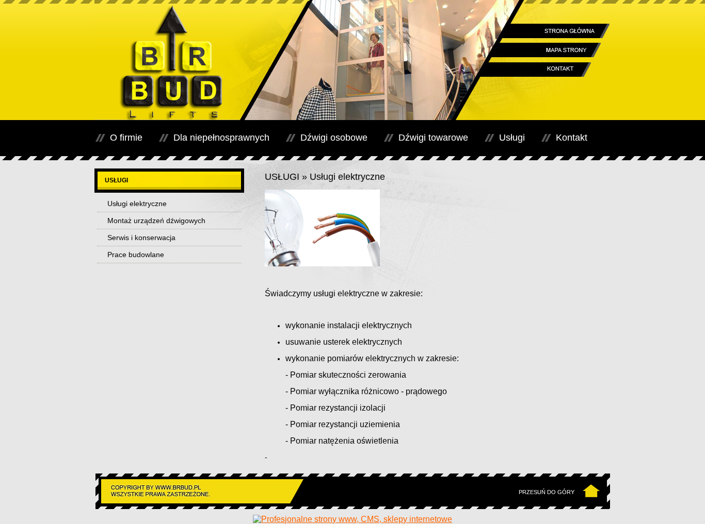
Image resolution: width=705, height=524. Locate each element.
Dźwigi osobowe (333, 137)
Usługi (512, 137)
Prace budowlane (135, 254)
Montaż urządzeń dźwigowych (156, 220)
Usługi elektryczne (137, 203)
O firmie (126, 137)
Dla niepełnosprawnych (221, 137)
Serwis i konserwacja (141, 237)
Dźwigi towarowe (433, 137)
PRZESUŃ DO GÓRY (546, 492)
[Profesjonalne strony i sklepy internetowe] (352, 519)
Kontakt (571, 137)
